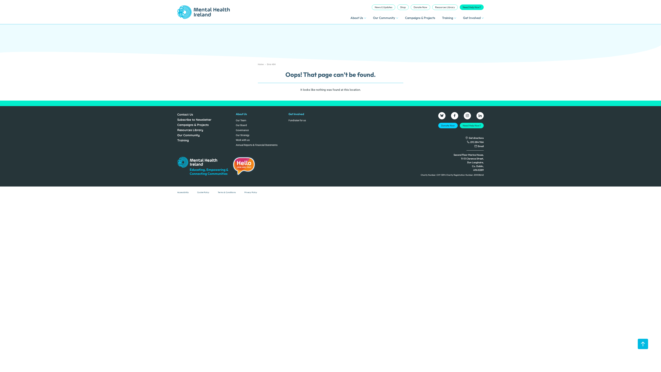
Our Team (241, 120)
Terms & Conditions (227, 192)
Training (447, 18)
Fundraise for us (297, 120)
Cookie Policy (203, 192)
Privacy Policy (250, 192)
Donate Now (420, 7)
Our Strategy (242, 135)
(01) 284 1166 (477, 142)
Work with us (243, 140)
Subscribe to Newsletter (194, 119)
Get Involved (472, 18)
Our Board (241, 125)
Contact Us (185, 114)
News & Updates (383, 7)
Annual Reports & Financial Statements (256, 145)
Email (481, 146)
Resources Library (445, 7)
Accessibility (183, 192)
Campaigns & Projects (420, 18)
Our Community (384, 18)
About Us (356, 18)
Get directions (476, 138)
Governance (242, 130)
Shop (403, 7)
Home (261, 64)
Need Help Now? (472, 7)
